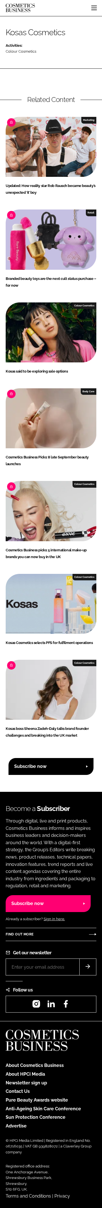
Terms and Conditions (28, 1196)
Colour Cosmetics (21, 51)
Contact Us (18, 1091)
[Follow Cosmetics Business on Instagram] (36, 1005)
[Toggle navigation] (94, 8)
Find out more (19, 934)
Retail (91, 212)
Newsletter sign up (26, 1083)
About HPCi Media (25, 1074)
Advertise (16, 1126)
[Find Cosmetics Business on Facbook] (65, 1005)
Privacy (62, 1196)
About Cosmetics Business (35, 1065)
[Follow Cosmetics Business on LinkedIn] (51, 1005)
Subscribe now (30, 766)
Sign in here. (54, 919)
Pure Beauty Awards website (37, 1100)
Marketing (88, 120)
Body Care (88, 391)
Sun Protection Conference (35, 1117)
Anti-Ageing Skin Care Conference (43, 1108)
